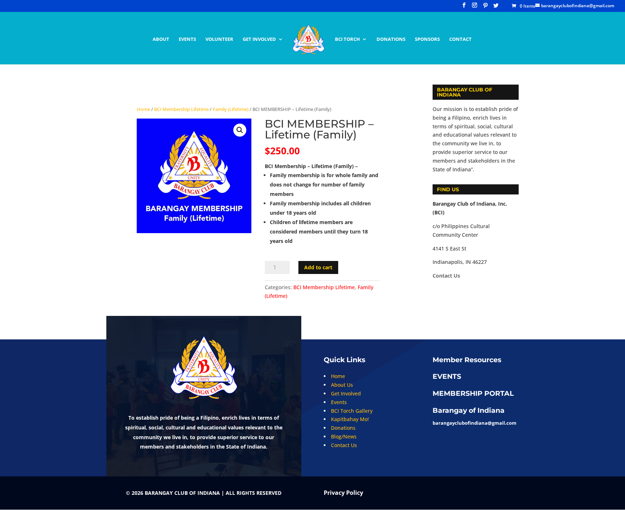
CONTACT (460, 39)
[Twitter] (496, 7)
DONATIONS (391, 39)
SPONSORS (427, 39)
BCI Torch (347, 39)
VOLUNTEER (219, 39)
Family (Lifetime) (230, 109)
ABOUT (161, 39)
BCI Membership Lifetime (181, 109)
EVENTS (187, 39)
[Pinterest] (485, 7)
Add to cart (318, 267)
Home (143, 109)
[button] (239, 130)
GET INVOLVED (259, 39)
